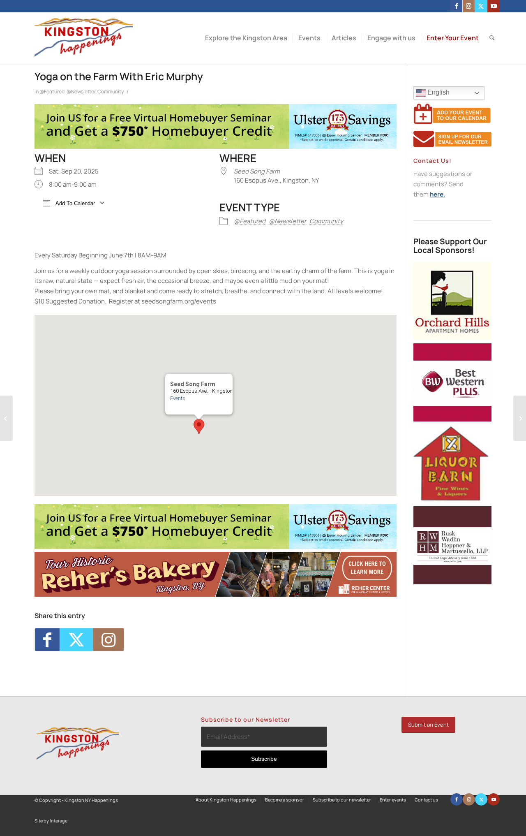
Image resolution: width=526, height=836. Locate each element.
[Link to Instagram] (469, 6)
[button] (199, 426)
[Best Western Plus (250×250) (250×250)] (452, 419)
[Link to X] (481, 6)
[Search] (492, 38)
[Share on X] (76, 639)
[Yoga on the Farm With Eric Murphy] (6, 418)
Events (177, 398)
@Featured (52, 91)
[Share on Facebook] (47, 639)
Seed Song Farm (257, 171)
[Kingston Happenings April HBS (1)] (216, 146)
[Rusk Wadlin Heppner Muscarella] (452, 582)
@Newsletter (81, 91)
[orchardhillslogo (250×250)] (452, 337)
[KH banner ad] (216, 594)
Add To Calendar (74, 203)
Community (110, 91)
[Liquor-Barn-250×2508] (452, 500)
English (438, 92)
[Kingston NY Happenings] (84, 38)
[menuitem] (246, 38)
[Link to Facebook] (456, 6)
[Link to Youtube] (493, 6)
